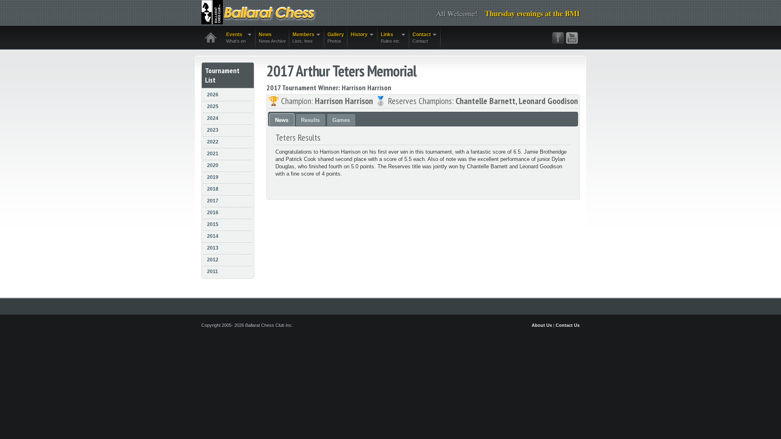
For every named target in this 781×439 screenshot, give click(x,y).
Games (341, 120)
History (357, 35)
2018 (212, 189)
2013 (212, 248)
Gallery (335, 37)
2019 (212, 177)
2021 (212, 153)
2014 (212, 236)
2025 (212, 106)
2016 (212, 212)
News (272, 37)
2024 (212, 118)
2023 (212, 130)
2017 (212, 201)
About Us (542, 325)
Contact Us (568, 325)
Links (388, 37)
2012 (212, 260)
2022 (212, 142)
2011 (212, 271)
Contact (420, 37)
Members (301, 37)
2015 (212, 224)
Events (234, 37)
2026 (212, 95)
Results (310, 120)
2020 (212, 165)
